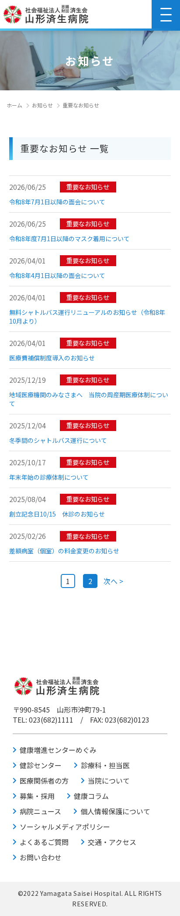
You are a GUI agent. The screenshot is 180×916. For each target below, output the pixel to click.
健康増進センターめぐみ (58, 750)
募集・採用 (37, 796)
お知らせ (42, 105)
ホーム (14, 105)
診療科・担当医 (105, 765)
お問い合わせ (41, 857)
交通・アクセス (112, 842)
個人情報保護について (115, 811)
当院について (109, 780)
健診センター (41, 765)
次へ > (113, 581)
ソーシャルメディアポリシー (65, 826)
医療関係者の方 (44, 780)
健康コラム (91, 796)
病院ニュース (40, 811)
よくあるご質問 (44, 842)
